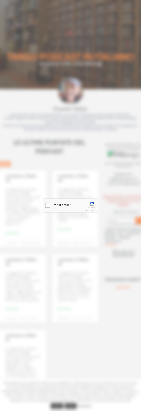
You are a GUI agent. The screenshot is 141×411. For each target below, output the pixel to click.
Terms (94, 211)
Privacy (88, 211)
